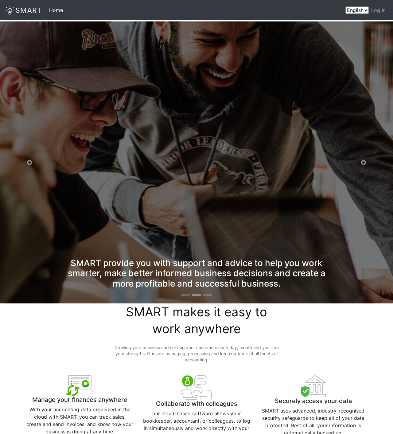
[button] (29, 162)
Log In (378, 10)
